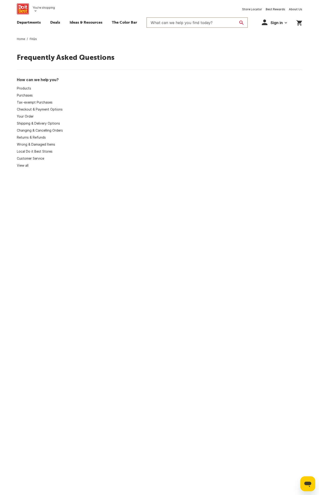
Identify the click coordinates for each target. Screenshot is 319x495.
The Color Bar (124, 22)
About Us (295, 9)
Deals (55, 22)
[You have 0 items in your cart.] (299, 22)
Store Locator (252, 9)
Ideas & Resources (86, 22)
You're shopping (44, 7)
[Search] (241, 23)
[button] (274, 22)
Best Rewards (275, 9)
